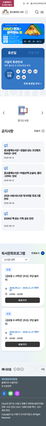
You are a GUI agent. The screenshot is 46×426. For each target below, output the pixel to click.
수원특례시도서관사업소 (7, 3)
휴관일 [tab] (12, 52)
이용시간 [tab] (33, 52)
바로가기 (22, 300)
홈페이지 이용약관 (9, 382)
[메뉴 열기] (42, 12)
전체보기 (35, 253)
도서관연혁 (6, 386)
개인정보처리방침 (9, 379)
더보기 (37, 130)
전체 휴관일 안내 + (32, 83)
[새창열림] (23, 33)
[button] (25, 41)
